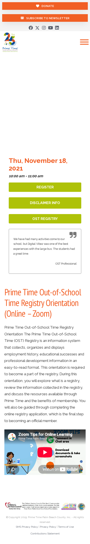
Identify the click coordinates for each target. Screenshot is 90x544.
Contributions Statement (45, 534)
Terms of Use (66, 527)
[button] (31, 28)
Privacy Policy (48, 527)
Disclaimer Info (45, 203)
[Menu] (84, 42)
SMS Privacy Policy (27, 527)
